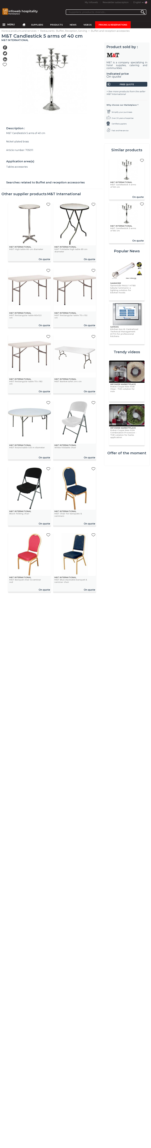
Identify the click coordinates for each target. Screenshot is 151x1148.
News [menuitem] (73, 24)
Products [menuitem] (56, 24)
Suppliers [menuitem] (37, 24)
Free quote (127, 84)
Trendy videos (127, 352)
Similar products (126, 150)
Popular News (127, 251)
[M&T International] (126, 55)
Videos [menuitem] (87, 24)
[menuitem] (3, 24)
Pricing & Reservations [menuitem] (113, 24)
